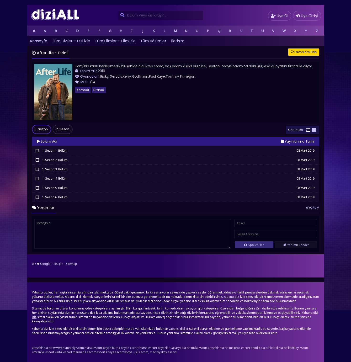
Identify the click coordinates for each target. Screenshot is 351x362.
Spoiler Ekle (256, 245)
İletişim (177, 41)
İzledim (37, 150)
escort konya (105, 352)
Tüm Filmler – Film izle (115, 41)
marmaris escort (84, 352)
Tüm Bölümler (153, 41)
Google (45, 264)
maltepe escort (239, 348)
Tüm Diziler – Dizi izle (71, 41)
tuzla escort (199, 348)
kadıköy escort (298, 348)
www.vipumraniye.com (68, 348)
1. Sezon (41, 129)
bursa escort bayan (98, 348)
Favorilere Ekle (305, 52)
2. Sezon (62, 129)
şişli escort (140, 352)
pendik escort (260, 348)
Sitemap (71, 264)
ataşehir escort (42, 348)
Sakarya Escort (180, 348)
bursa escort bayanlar (154, 348)
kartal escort (278, 348)
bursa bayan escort (125, 348)
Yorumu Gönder (298, 245)
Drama (98, 90)
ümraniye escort (43, 352)
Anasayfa (38, 41)
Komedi (83, 90)
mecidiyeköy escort (163, 352)
